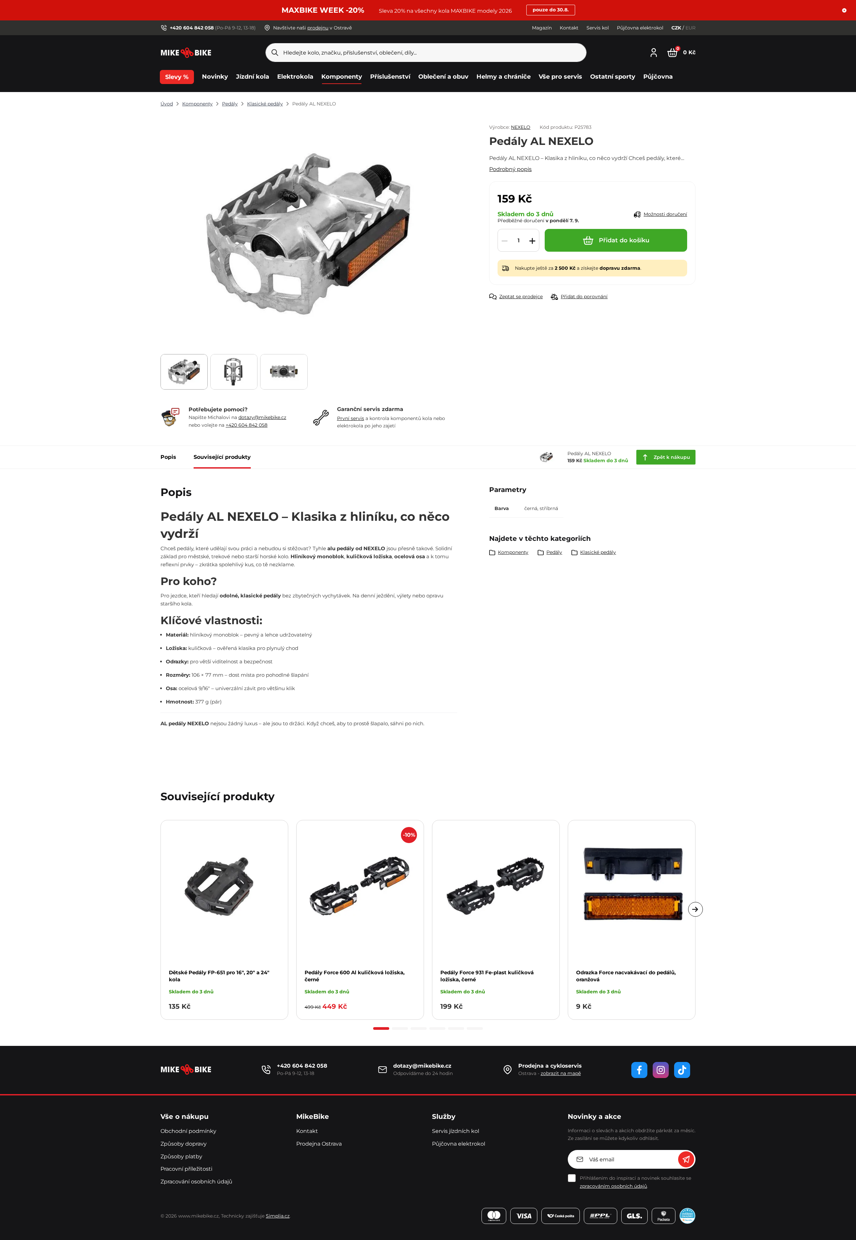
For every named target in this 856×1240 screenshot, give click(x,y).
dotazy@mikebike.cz (262, 417)
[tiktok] (682, 1070)
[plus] (532, 240)
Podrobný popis (510, 169)
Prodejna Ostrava (319, 1144)
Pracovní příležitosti (186, 1169)
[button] (844, 10)
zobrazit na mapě (561, 1073)
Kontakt (569, 28)
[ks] (518, 241)
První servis (350, 418)
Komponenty (197, 104)
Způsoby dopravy (183, 1144)
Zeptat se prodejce (521, 297)
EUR (690, 28)
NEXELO (520, 127)
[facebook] (639, 1070)
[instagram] (661, 1070)
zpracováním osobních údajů (613, 1186)
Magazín (542, 28)
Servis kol (597, 28)
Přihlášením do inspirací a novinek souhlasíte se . (635, 1182)
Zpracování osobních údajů (196, 1181)
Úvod (166, 104)
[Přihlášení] (653, 52)
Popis (168, 457)
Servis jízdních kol (455, 1131)
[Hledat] (275, 53)
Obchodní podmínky (188, 1131)
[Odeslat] (686, 1159)
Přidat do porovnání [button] (584, 297)
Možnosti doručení (665, 214)
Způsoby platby (181, 1156)
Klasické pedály (265, 104)
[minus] (504, 240)
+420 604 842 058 (247, 425)
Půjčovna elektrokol (640, 28)
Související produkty (222, 457)
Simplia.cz (278, 1216)
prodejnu (317, 28)
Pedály (230, 104)
